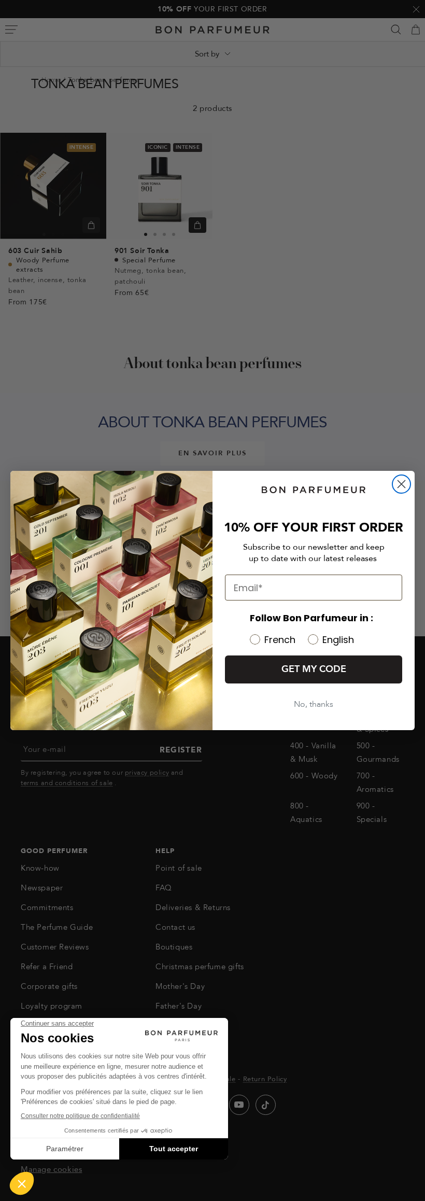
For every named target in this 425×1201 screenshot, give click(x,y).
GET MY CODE (313, 669)
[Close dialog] (401, 484)
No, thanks (313, 704)
